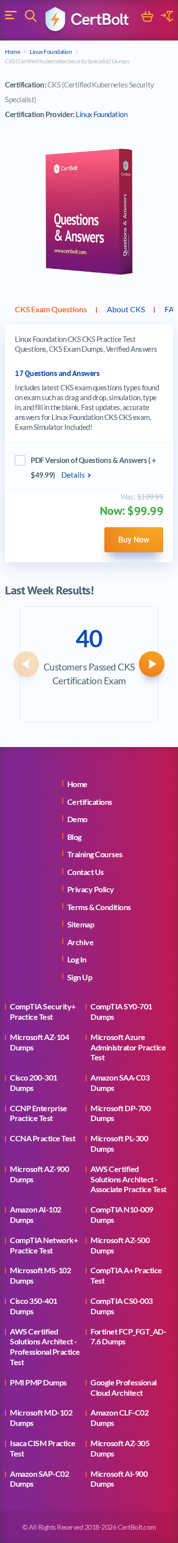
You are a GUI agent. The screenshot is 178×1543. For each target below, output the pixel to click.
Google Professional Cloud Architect (123, 1387)
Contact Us (85, 871)
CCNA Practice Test (42, 1138)
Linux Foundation (51, 51)
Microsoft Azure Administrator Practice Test (128, 1047)
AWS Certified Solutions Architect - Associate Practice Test (128, 1179)
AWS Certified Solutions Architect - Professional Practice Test (45, 1347)
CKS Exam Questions (51, 309)
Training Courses (95, 854)
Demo (77, 819)
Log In (77, 959)
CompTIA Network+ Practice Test (44, 1245)
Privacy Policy (90, 889)
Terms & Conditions (99, 907)
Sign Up (79, 977)
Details (73, 474)
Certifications (89, 801)
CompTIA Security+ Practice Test (43, 1011)
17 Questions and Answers (57, 373)
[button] (26, 664)
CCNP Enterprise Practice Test (38, 1113)
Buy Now (133, 539)
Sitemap (80, 924)
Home (12, 51)
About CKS (126, 309)
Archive (80, 942)
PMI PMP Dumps (38, 1382)
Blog (74, 836)
